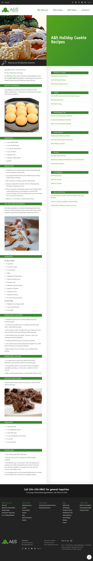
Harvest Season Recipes (57, 163)
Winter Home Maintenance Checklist (61, 124)
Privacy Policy (69, 545)
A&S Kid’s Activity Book (8, 508)
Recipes (65, 520)
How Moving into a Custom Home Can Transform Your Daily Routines (67, 196)
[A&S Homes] (10, 9)
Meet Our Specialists (85, 505)
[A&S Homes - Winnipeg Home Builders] (9, 545)
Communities (26, 510)
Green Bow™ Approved (8, 513)
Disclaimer (88, 545)
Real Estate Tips (67, 515)
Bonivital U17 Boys (56, 104)
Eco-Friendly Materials (8, 515)
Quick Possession (27, 518)
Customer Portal (84, 510)
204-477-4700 (62, 493)
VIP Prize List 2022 (56, 175)
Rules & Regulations (79, 545)
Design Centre (5, 510)
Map (23, 515)
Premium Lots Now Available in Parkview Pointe (64, 201)
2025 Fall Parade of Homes (58, 80)
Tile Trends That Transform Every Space (62, 140)
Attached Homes (27, 505)
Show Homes (71, 10)
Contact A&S (83, 503)
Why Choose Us (42, 10)
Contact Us (85, 10)
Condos (24, 508)
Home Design (66, 518)
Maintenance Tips (68, 513)
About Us (4, 505)
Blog (64, 503)
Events (64, 522)
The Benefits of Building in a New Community (63, 205)
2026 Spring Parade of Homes (59, 76)
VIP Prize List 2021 (56, 179)
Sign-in (89, 2)
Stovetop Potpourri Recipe (58, 156)
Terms (62, 545)
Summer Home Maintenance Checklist (61, 116)
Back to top (65, 541)
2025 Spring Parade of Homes (59, 84)
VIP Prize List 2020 (56, 183)
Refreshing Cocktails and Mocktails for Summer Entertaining (67, 159)
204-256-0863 (37, 489)
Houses (24, 513)
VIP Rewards (66, 508)
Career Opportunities (85, 508)
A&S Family (66, 505)
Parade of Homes (67, 510)
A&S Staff (12, 78)
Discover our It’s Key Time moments (21, 63)
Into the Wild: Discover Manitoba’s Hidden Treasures (65, 96)
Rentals (24, 520)
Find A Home (57, 10)
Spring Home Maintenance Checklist (61, 120)
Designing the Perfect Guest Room (60, 136)
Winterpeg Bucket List (57, 100)
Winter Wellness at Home (58, 143)
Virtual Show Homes (44, 508)
